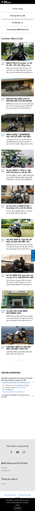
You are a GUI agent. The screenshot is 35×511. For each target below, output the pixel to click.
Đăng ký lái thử (5, 470)
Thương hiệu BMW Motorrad (17, 30)
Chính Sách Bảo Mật (24, 495)
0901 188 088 (21, 387)
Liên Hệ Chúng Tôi (10, 495)
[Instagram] (24, 452)
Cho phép (17, 508)
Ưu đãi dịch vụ (17, 23)
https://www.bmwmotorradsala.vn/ (13, 392)
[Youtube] (17, 452)
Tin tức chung (17, 9)
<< (10, 360)
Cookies (3, 483)
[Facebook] (11, 452)
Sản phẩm (4, 468)
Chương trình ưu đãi (17, 16)
